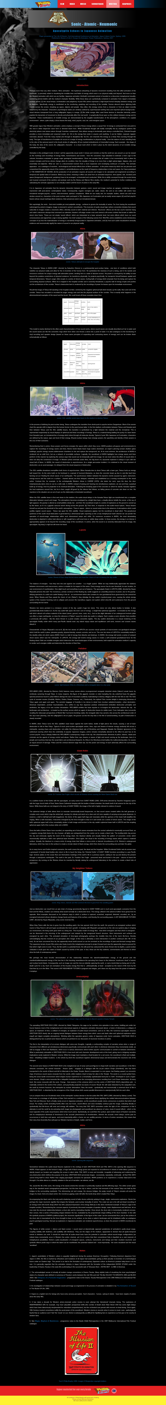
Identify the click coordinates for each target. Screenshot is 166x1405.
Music (83, 4)
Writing (113, 4)
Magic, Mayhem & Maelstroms (47, 1321)
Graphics (126, 4)
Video (72, 4)
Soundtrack (98, 4)
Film (62, 4)
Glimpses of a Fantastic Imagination (52, 1278)
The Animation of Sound (126, 1286)
